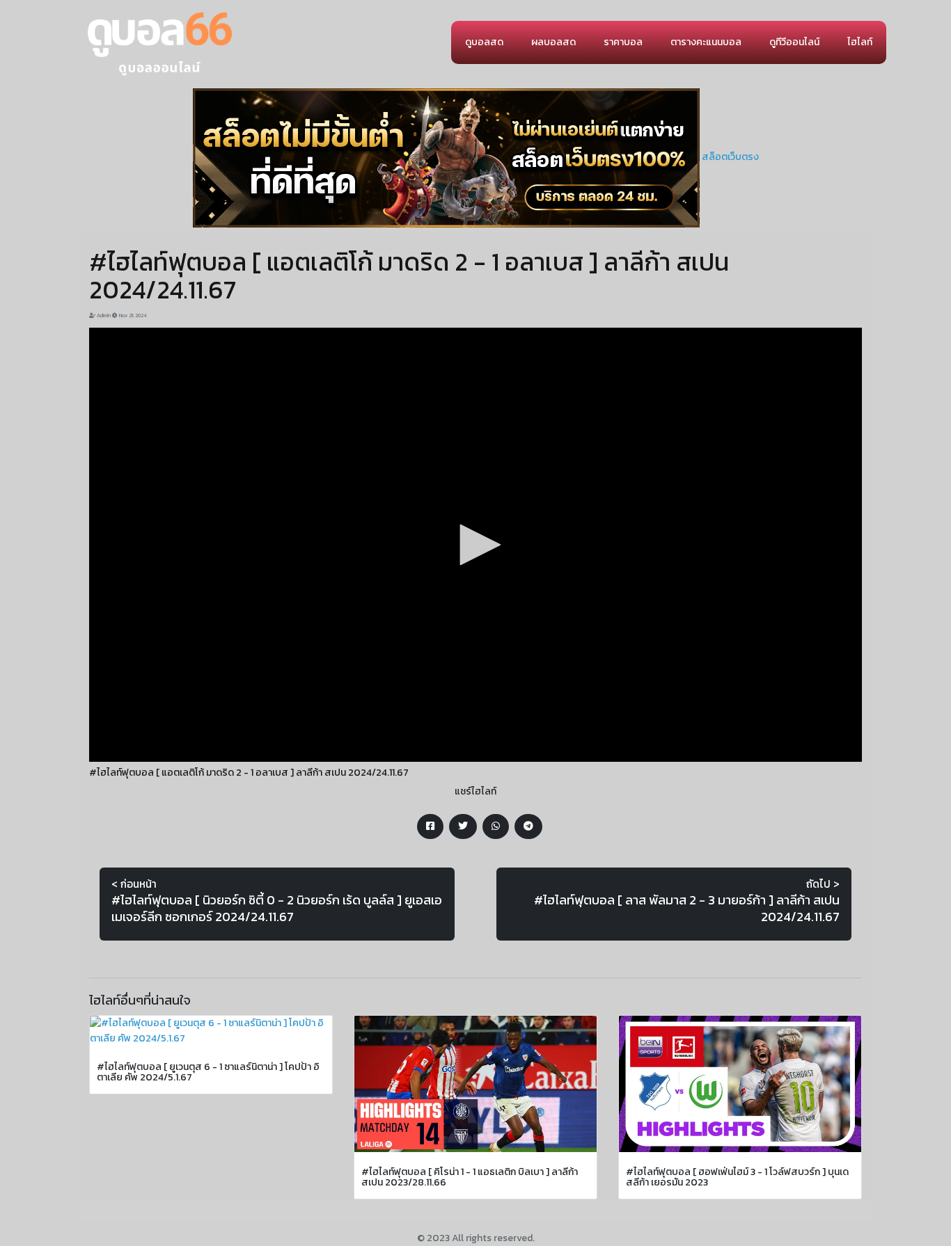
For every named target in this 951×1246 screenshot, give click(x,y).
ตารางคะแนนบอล (705, 42)
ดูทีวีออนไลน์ (794, 42)
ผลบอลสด (553, 42)
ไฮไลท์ (859, 42)
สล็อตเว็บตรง (730, 157)
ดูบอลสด (484, 42)
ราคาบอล (623, 42)
